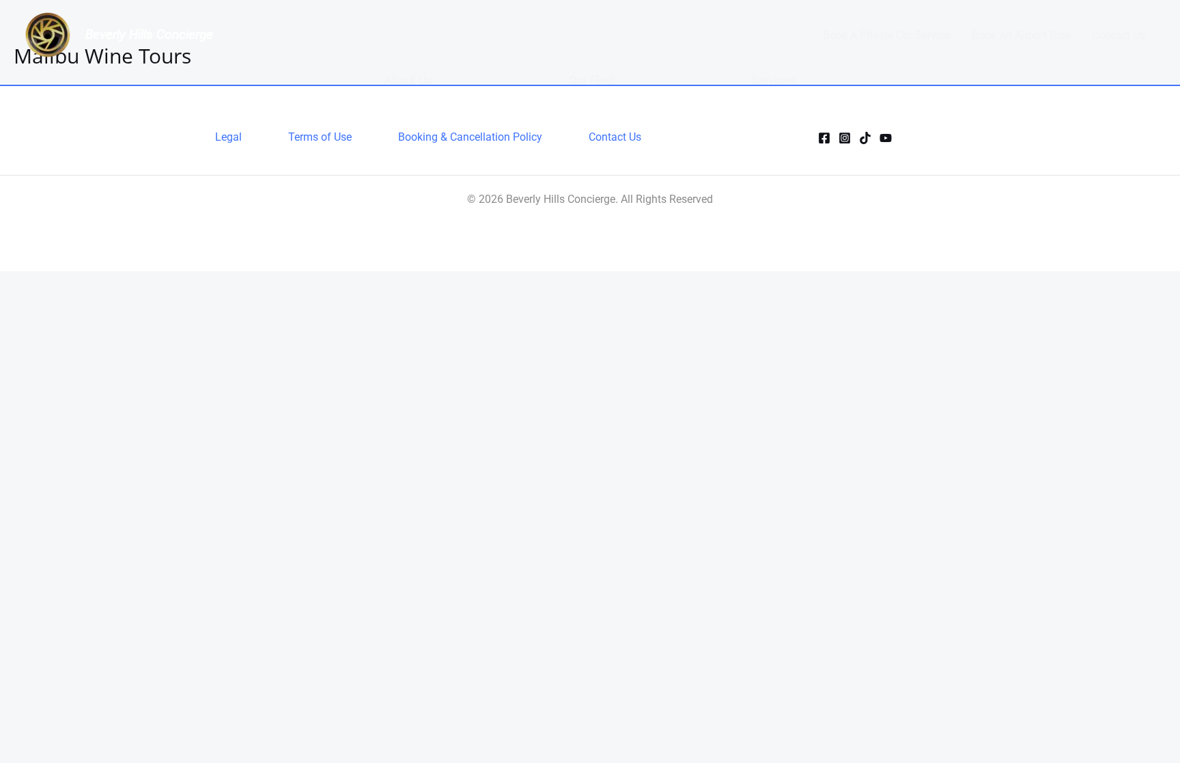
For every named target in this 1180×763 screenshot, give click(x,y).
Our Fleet (592, 80)
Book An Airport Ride (1021, 35)
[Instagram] (845, 138)
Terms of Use (320, 136)
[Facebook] (824, 138)
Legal (228, 136)
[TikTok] (865, 138)
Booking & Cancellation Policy (470, 136)
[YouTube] (886, 138)
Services (774, 80)
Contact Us (1119, 35)
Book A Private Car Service (886, 35)
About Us (408, 80)
